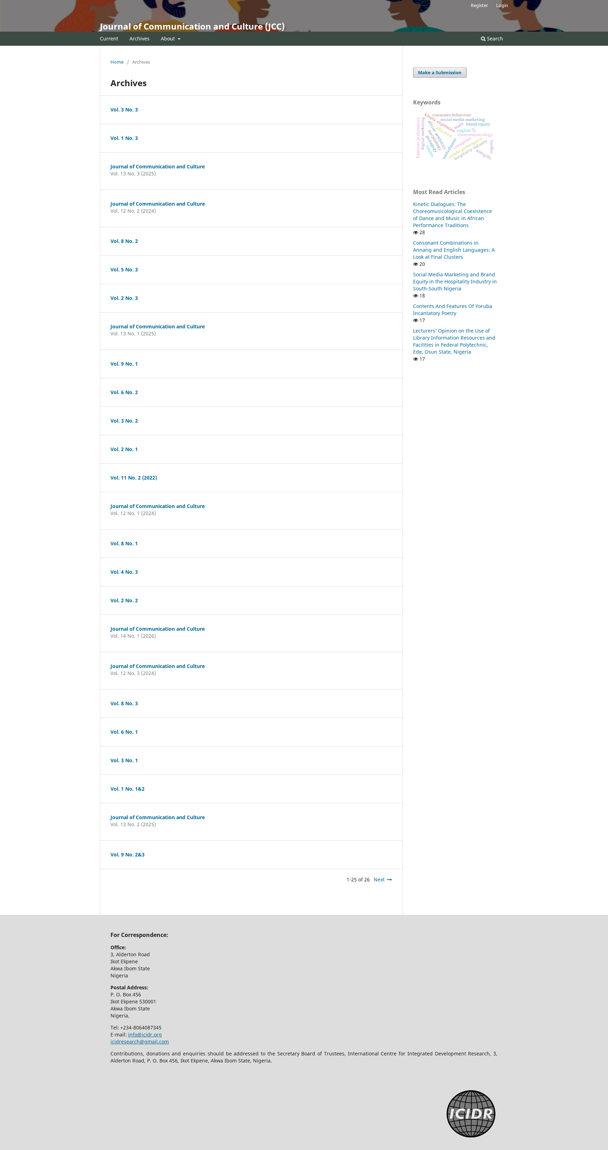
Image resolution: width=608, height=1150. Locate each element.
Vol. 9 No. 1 (124, 363)
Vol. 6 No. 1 (124, 731)
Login (502, 5)
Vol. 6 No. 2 (124, 392)
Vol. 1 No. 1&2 (127, 788)
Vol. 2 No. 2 (124, 600)
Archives (139, 38)
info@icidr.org (145, 1034)
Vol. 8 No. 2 (124, 241)
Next (379, 879)
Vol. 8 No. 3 (124, 703)
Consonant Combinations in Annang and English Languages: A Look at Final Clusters (454, 249)
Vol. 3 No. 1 (124, 760)
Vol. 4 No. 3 (124, 571)
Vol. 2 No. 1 (124, 449)
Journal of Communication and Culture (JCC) (192, 26)
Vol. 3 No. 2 (124, 420)
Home (117, 62)
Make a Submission (440, 72)
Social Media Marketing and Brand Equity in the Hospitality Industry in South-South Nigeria (455, 281)
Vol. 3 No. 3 (124, 109)
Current (109, 38)
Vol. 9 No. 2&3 (127, 854)
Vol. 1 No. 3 (124, 138)
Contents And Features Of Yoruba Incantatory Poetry (452, 309)
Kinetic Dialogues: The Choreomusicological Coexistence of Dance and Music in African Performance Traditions (452, 215)
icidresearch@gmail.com (139, 1041)
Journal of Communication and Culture (157, 166)
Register (479, 5)
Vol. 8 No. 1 (124, 543)
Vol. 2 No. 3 (124, 298)
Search (494, 38)
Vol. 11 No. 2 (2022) (133, 477)
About (168, 38)
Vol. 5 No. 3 (124, 269)
